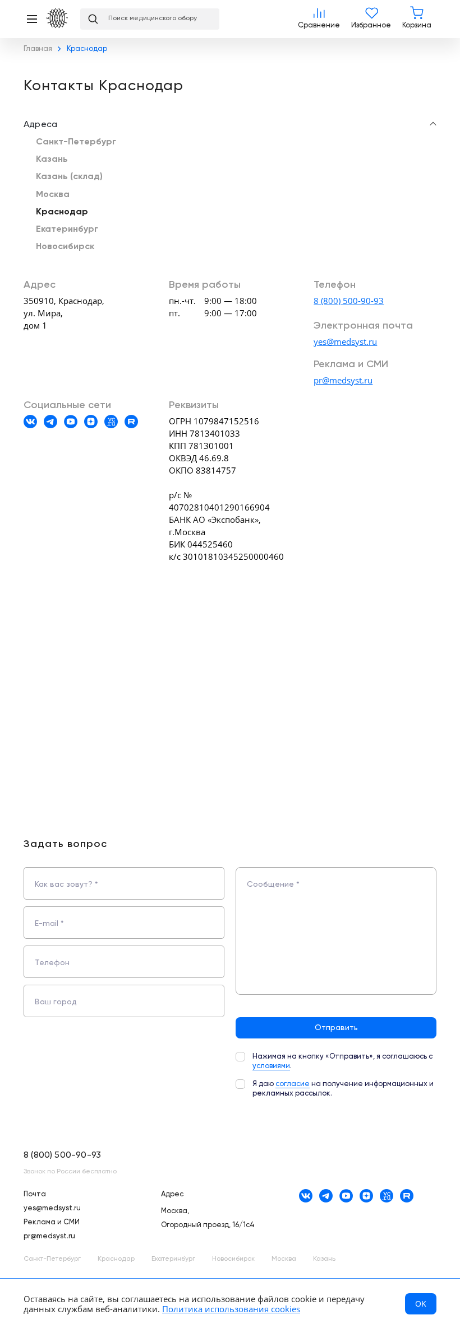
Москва (53, 194)
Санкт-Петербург (76, 142)
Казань (52, 159)
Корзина (417, 19)
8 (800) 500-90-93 (349, 300)
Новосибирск (65, 246)
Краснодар (62, 212)
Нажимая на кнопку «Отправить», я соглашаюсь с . (342, 1061)
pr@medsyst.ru (343, 380)
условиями (271, 1066)
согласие (292, 1084)
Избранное (371, 19)
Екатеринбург (67, 229)
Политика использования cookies (231, 1308)
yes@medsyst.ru (345, 341)
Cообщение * (273, 884)
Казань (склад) (69, 176)
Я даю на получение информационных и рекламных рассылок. (343, 1088)
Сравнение (319, 19)
